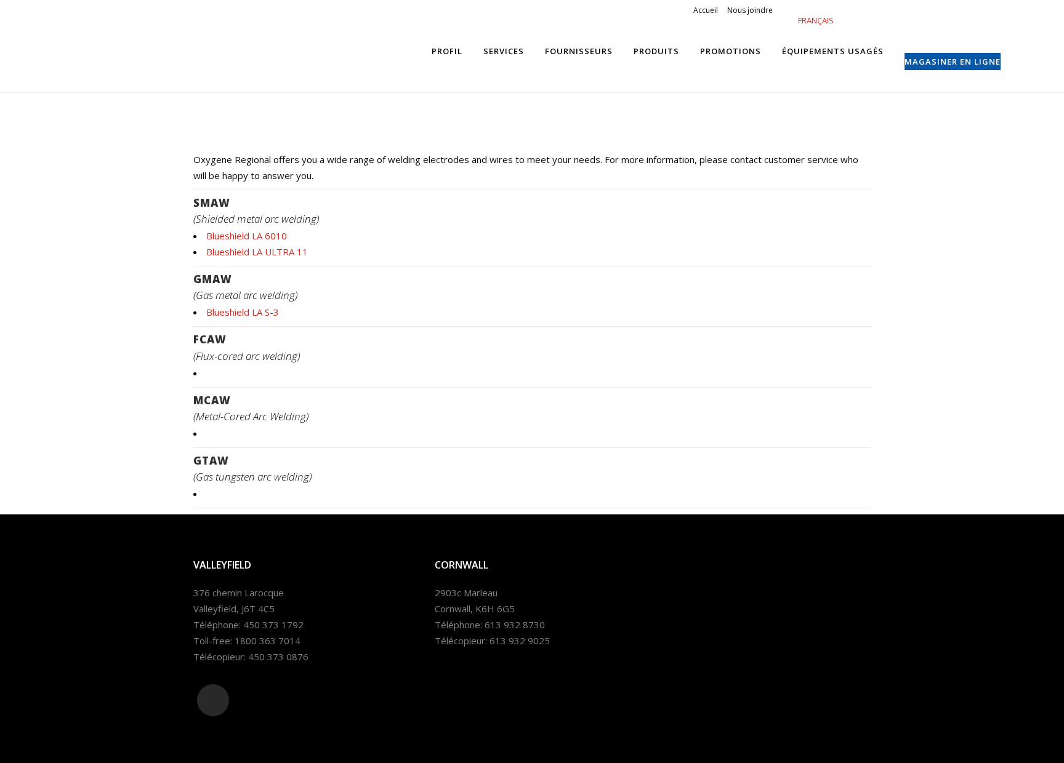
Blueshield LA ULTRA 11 (257, 252)
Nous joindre (750, 10)
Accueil (705, 10)
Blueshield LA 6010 (246, 236)
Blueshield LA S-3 (242, 312)
